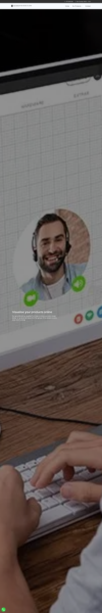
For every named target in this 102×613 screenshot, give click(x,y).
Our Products (76, 6)
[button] (77, 6)
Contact (88, 6)
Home (67, 6)
